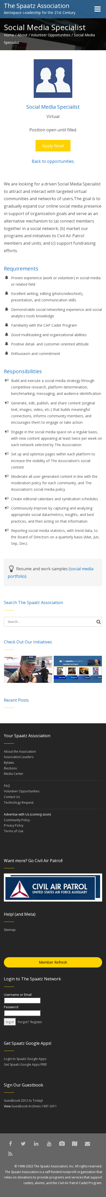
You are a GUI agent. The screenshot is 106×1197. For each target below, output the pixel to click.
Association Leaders (18, 757)
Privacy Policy (13, 825)
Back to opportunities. (53, 161)
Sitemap (10, 930)
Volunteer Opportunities (50, 34)
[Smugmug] (62, 1144)
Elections (10, 768)
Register (36, 1022)
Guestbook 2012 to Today (23, 1100)
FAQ (7, 786)
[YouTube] (49, 1144)
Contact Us (12, 797)
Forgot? (23, 1022)
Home (9, 34)
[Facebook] (10, 1144)
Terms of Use (13, 831)
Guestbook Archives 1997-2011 (34, 1106)
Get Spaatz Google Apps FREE (25, 1064)
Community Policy (17, 820)
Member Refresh (53, 962)
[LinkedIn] (36, 1144)
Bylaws (9, 762)
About (22, 34)
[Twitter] (23, 1144)
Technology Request (18, 802)
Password (11, 1007)
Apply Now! (53, 146)
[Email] (87, 1144)
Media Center (13, 773)
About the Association (20, 751)
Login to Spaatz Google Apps (25, 1059)
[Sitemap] (74, 1144)
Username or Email (18, 994)
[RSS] (10, 1154)
